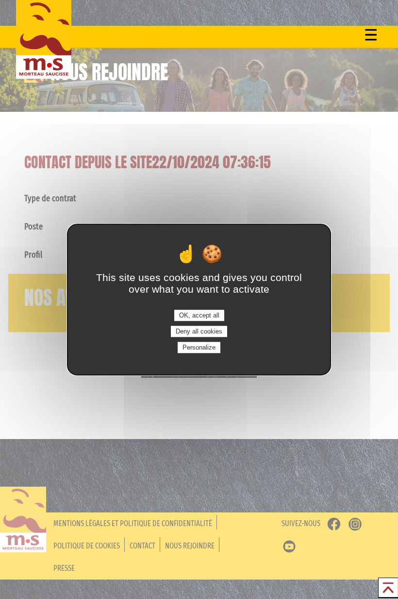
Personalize (199, 347)
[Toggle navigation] (371, 34)
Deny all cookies (199, 331)
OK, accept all (199, 315)
